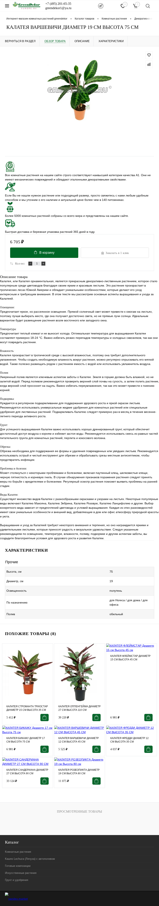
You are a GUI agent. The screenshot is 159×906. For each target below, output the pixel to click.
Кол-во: (20, 263)
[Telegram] (100, 6)
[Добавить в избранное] (149, 55)
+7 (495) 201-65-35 (58, 3)
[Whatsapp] (112, 5)
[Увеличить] (79, 89)
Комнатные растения (18, 851)
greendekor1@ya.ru (58, 8)
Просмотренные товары (79, 811)
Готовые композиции (17, 865)
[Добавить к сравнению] (149, 64)
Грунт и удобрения (16, 880)
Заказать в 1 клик (117, 253)
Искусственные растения (20, 872)
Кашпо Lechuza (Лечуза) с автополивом (30, 858)
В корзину (46, 252)
